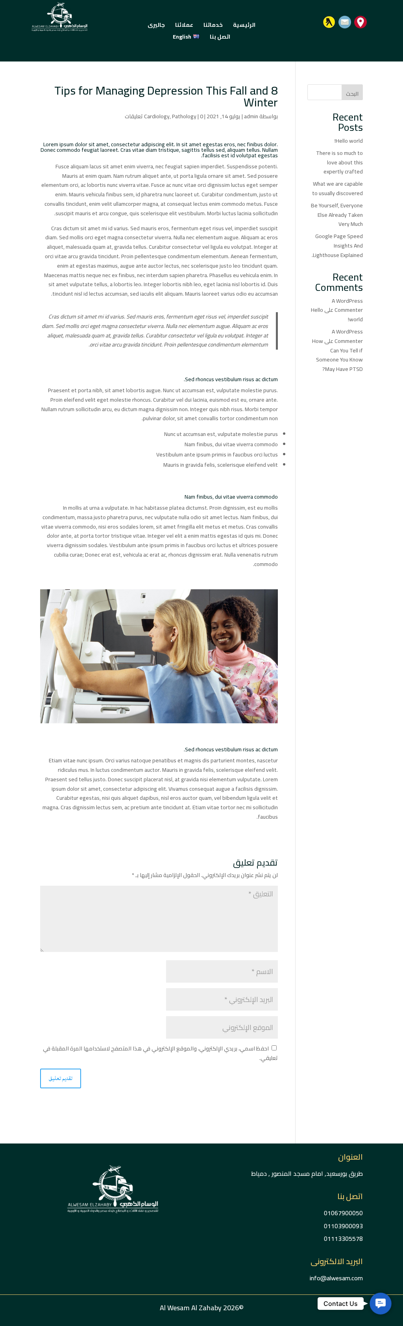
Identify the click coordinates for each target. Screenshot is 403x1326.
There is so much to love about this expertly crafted (339, 162)
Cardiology (157, 116)
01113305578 (343, 1238)
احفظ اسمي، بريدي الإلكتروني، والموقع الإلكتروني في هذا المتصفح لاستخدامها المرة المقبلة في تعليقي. (160, 1053)
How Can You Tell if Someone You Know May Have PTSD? (337, 355)
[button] (380, 1303)
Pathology (184, 116)
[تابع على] (360, 22)
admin (251, 116)
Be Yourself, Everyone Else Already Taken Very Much (337, 214)
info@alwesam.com (336, 1278)
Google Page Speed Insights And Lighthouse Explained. (337, 245)
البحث (352, 94)
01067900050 (343, 1213)
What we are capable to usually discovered (337, 188)
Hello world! (349, 141)
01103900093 (343, 1226)
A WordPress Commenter (347, 305)
